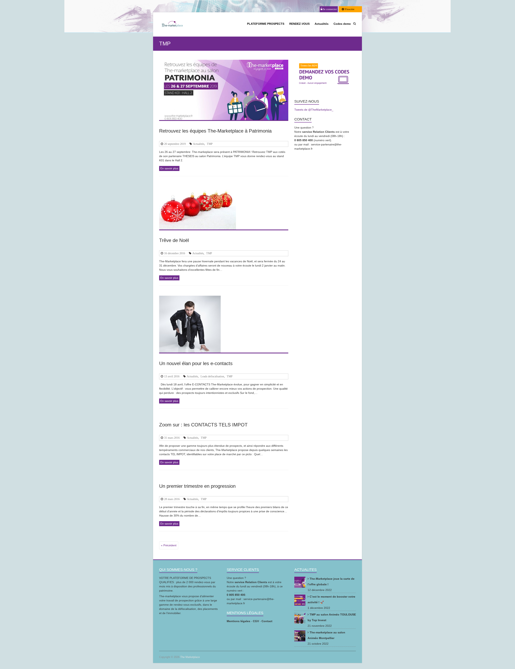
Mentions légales (238, 621)
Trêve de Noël (174, 240)
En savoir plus (169, 168)
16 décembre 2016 (174, 253)
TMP (210, 143)
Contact (267, 621)
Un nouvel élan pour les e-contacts (196, 363)
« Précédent (168, 545)
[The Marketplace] (172, 24)
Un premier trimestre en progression (197, 486)
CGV (256, 621)
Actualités (322, 23)
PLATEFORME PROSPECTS (265, 23)
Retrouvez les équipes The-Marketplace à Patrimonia (215, 131)
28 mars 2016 (172, 499)
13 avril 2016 (171, 376)
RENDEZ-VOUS (299, 23)
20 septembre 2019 (175, 143)
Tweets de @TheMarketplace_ (313, 109)
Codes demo (342, 23)
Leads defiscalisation (212, 376)
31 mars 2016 (172, 437)
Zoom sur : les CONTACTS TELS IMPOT (203, 424)
